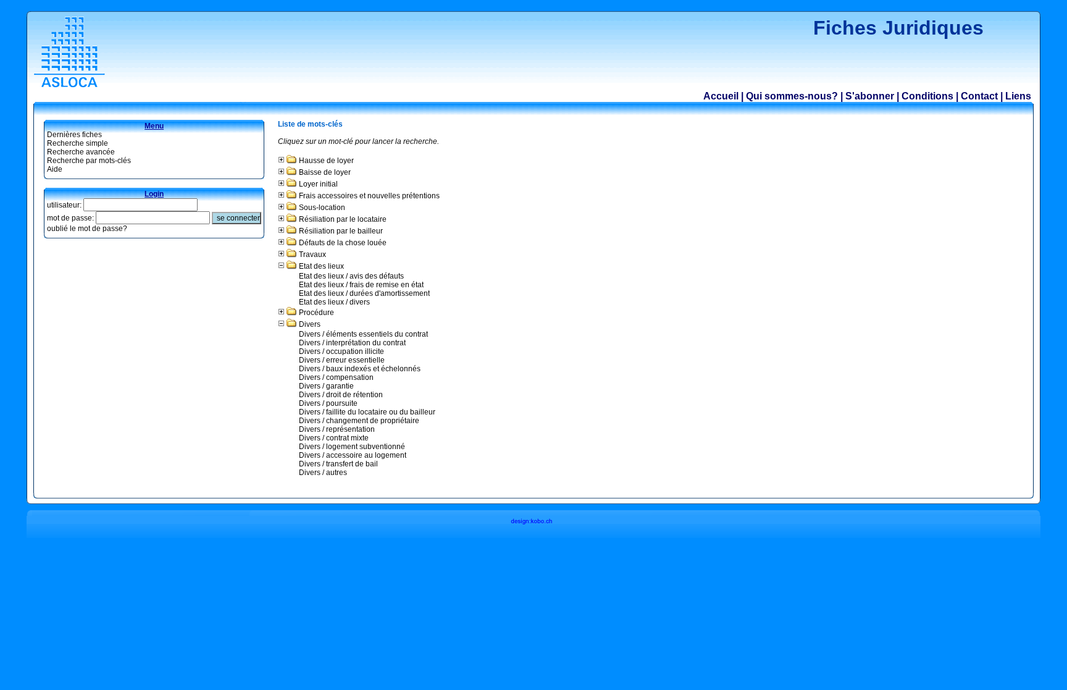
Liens (1018, 96)
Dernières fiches (74, 134)
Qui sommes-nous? (792, 96)
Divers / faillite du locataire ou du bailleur (367, 412)
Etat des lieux (321, 266)
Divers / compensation (336, 377)
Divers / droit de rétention (341, 394)
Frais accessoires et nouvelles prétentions (369, 195)
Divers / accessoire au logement (352, 455)
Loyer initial (318, 184)
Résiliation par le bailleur (341, 231)
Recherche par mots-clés (89, 160)
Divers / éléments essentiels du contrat (363, 334)
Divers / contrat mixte (334, 438)
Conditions (927, 96)
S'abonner (869, 96)
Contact (979, 96)
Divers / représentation (337, 429)
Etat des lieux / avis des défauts (351, 276)
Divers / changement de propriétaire (359, 420)
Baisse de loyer (325, 172)
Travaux (312, 254)
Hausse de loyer (326, 160)
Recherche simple (77, 143)
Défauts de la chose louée (343, 242)
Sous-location (322, 207)
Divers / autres (323, 472)
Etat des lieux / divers (334, 302)
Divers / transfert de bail (338, 464)
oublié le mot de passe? (87, 228)
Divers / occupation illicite (341, 351)
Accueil (721, 96)
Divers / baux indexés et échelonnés (360, 368)
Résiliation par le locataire (343, 219)
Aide (54, 169)
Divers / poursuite (328, 403)
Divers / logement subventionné (352, 446)
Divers (309, 324)
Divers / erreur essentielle (342, 360)
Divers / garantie (326, 386)
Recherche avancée (81, 152)
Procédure (316, 312)
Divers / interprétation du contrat (352, 343)
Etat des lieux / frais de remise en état (361, 284)
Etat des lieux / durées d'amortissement (364, 293)
